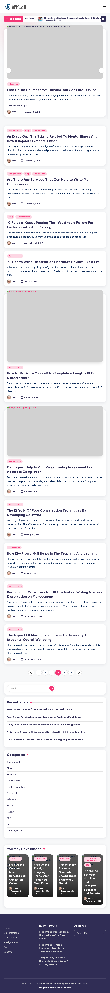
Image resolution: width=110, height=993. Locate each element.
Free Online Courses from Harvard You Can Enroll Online (51, 90)
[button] (17, 106)
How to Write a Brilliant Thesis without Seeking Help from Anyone (45, 739)
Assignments (14, 131)
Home (7, 928)
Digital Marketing (16, 787)
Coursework (39, 131)
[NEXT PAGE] (79, 673)
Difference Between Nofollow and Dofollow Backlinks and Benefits (46, 732)
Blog (27, 131)
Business (11, 774)
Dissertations (23, 217)
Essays (11, 805)
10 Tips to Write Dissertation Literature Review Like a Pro (53, 262)
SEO (9, 818)
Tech (9, 824)
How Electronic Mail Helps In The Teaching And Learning (52, 553)
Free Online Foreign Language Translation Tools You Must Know (44, 717)
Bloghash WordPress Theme (55, 987)
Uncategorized (15, 830)
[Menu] (104, 7)
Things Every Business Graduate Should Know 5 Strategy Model (63, 18)
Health (10, 811)
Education (13, 84)
